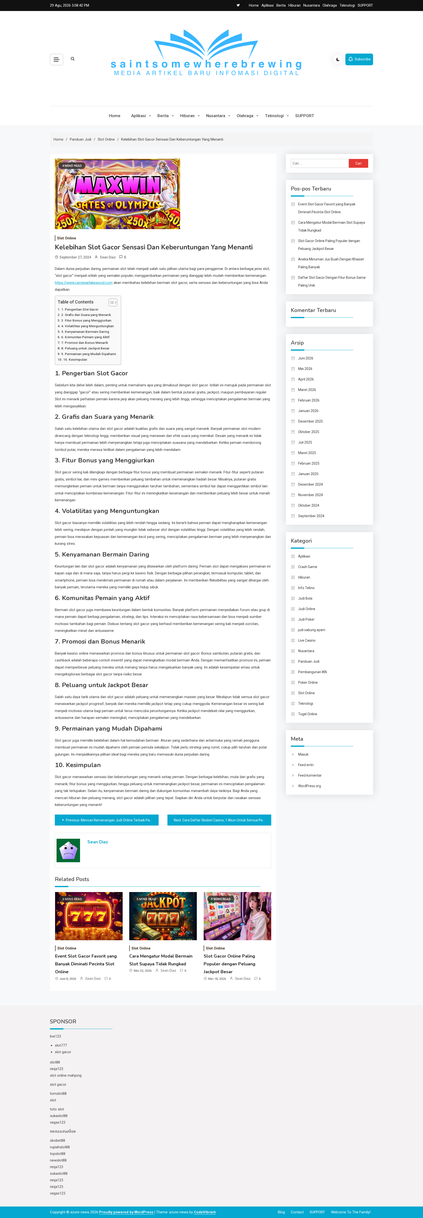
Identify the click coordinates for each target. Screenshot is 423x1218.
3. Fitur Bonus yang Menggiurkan (86, 320)
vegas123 (57, 1122)
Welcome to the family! (351, 1212)
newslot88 (58, 1160)
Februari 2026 (308, 400)
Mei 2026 (305, 369)
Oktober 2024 (308, 505)
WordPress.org (309, 786)
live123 (55, 1036)
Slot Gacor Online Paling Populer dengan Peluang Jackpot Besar (229, 964)
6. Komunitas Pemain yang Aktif (85, 337)
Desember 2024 (310, 484)
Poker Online (308, 682)
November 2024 (310, 495)
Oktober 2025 (308, 432)
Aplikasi (267, 5)
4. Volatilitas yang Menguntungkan (87, 326)
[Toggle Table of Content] (110, 302)
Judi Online (306, 609)
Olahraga (330, 5)
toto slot (57, 1109)
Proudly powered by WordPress (126, 1212)
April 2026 (306, 379)
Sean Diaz (108, 257)
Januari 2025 (308, 474)
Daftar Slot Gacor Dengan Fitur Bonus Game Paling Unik (332, 281)
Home (254, 5)
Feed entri (306, 765)
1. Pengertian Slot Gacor (79, 309)
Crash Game (307, 567)
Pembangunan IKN (312, 672)
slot (53, 1100)
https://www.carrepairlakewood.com (84, 282)
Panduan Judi (308, 661)
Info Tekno (306, 588)
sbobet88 (57, 1140)
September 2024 (311, 516)
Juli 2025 (305, 442)
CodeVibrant (205, 1212)
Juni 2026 (305, 358)
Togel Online (307, 714)
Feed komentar (310, 775)
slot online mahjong (66, 1075)
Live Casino (307, 640)
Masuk (303, 754)
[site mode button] (338, 59)
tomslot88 (58, 1093)
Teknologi (347, 5)
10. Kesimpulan (75, 359)
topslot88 (57, 1153)
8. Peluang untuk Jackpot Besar (85, 348)
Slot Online (66, 238)
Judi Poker (306, 619)
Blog (281, 1212)
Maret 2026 (307, 390)
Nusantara (311, 5)
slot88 (55, 1062)
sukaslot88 (59, 1116)
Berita (281, 5)
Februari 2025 (308, 463)
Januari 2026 (308, 411)
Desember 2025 (310, 421)
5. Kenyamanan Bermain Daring (85, 332)
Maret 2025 (307, 453)
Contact (297, 1212)
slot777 (61, 1045)
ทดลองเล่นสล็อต (63, 1131)
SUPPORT (365, 5)
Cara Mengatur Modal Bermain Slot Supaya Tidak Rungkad (331, 226)
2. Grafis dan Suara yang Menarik (86, 315)
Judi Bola (305, 598)
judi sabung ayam (311, 630)
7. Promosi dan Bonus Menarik (84, 343)
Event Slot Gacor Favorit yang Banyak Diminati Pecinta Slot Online (86, 964)
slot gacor (63, 1052)
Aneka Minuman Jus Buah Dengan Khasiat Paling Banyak (331, 263)
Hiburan (294, 5)
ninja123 (56, 1069)
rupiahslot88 (60, 1147)
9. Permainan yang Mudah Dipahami (88, 354)
